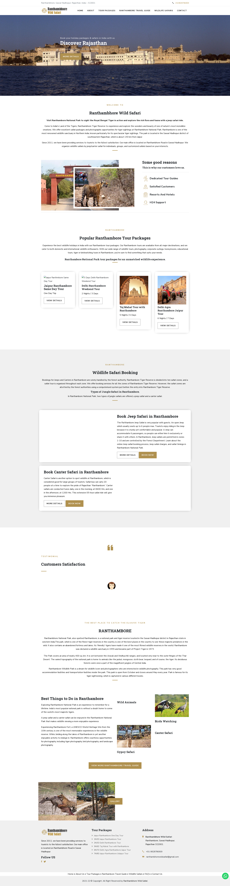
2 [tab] (113, 78)
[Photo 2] (57, 801)
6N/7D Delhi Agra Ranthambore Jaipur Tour (112, 850)
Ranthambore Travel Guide (134, 10)
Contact (182, 10)
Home (80, 10)
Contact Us (157, 874)
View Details (54, 300)
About (90, 10)
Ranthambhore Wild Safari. (135, 881)
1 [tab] (109, 78)
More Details (127, 455)
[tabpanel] (115, 55)
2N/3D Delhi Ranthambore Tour (107, 843)
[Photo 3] (96, 801)
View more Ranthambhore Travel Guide (115, 765)
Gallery (115, 801)
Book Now (148, 455)
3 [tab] (117, 78)
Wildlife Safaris (163, 10)
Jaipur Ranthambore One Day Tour (108, 835)
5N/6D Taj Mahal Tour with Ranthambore (111, 846)
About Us (80, 874)
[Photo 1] (19, 784)
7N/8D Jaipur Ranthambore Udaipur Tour (111, 853)
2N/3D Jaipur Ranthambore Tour (107, 839)
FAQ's (147, 874)
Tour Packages (106, 10)
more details (71, 56)
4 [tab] (121, 78)
